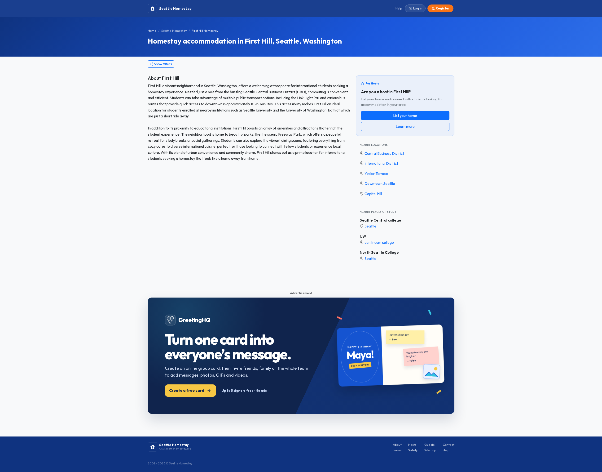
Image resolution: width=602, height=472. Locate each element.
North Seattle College (379, 252)
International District (381, 163)
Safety (413, 450)
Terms (397, 450)
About (397, 444)
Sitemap (430, 450)
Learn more (405, 126)
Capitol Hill (373, 193)
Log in (417, 8)
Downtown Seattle (380, 183)
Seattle (370, 226)
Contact (448, 444)
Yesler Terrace (376, 173)
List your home (405, 115)
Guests (429, 444)
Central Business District (384, 153)
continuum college (379, 242)
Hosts (412, 444)
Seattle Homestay (174, 30)
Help (446, 450)
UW (363, 236)
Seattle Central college (380, 220)
